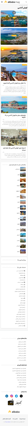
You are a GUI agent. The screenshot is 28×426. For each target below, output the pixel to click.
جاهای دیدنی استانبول (21, 357)
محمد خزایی (23, 152)
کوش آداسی (14, 35)
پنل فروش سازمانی (22, 382)
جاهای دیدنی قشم (22, 355)
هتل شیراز (22, 307)
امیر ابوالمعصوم (23, 119)
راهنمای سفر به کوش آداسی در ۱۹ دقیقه (15, 116)
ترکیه (24, 5)
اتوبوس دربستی (21, 282)
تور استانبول (21, 296)
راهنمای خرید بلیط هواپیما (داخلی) (19, 368)
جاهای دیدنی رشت (22, 360)
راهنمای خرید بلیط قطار (21, 375)
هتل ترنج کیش (21, 312)
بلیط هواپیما (21, 273)
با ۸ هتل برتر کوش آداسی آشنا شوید (14, 83)
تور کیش (22, 300)
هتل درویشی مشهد (20, 316)
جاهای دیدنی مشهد (22, 344)
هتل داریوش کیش (20, 314)
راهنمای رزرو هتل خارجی (21, 377)
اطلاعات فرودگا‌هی (22, 384)
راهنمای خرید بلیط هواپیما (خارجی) (19, 370)
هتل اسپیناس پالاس (20, 319)
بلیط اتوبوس (21, 277)
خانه (26, 5)
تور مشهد (22, 302)
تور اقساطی (21, 293)
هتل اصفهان (21, 309)
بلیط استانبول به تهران (19, 291)
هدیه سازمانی (21, 325)
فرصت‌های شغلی (7, 419)
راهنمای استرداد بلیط (22, 380)
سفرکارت (22, 286)
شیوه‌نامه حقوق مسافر (21, 386)
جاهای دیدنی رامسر (22, 351)
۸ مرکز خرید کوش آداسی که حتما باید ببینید (14, 149)
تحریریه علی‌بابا (23, 85)
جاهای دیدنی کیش (22, 353)
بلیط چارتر (22, 280)
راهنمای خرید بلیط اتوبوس (21, 373)
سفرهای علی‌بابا (8, 421)
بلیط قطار (22, 275)
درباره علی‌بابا (22, 419)
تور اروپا (22, 298)
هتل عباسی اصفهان (20, 321)
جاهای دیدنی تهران (22, 341)
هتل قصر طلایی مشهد (19, 323)
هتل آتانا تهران (21, 305)
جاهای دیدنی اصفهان (22, 346)
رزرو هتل (22, 284)
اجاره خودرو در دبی (20, 270)
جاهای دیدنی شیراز (22, 348)
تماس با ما (15, 419)
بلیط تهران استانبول (20, 289)
